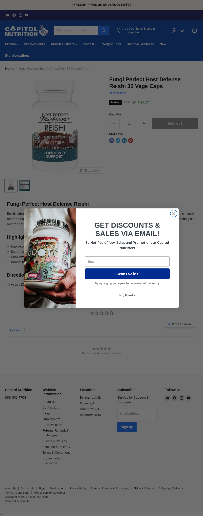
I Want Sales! (127, 274)
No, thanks (127, 295)
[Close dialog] (173, 213)
